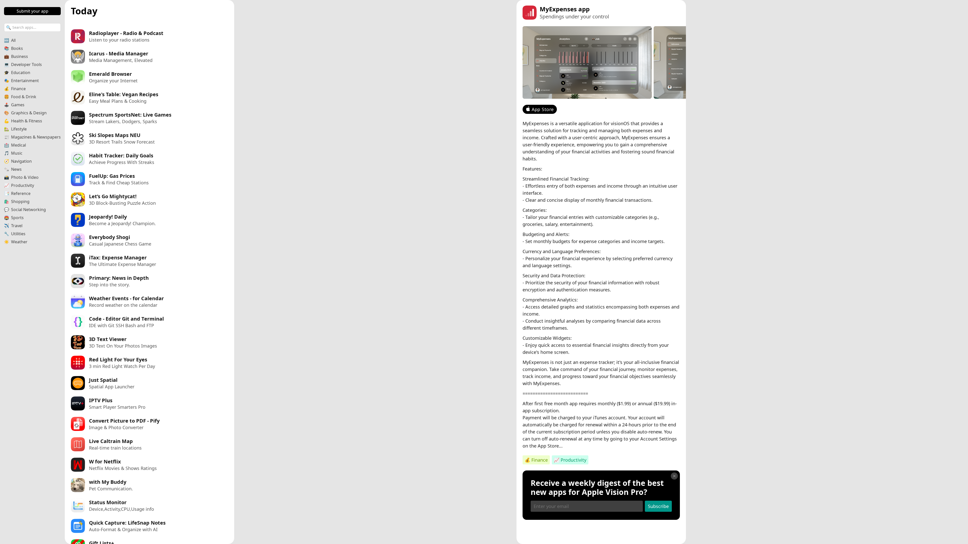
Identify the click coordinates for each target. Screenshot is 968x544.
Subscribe (658, 506)
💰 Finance (536, 460)
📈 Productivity (570, 460)
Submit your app (32, 11)
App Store (543, 109)
